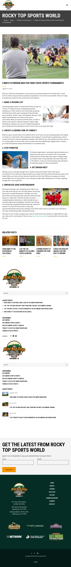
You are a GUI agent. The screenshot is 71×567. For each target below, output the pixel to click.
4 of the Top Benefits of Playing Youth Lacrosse (26, 251)
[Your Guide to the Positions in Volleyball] (10, 241)
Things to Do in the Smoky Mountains (14, 328)
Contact (52, 504)
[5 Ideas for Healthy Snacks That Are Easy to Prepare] (61, 241)
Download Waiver (52, 498)
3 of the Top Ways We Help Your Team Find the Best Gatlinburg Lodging (27, 305)
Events (52, 486)
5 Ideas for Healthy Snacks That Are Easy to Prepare (60, 251)
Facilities (52, 492)
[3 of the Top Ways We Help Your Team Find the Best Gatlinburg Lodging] (5, 404)
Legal (35, 562)
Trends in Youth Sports (24, 20)
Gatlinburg (6, 320)
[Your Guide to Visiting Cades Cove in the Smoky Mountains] (5, 394)
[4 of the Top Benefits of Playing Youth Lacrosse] (27, 241)
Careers (52, 501)
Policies (52, 495)
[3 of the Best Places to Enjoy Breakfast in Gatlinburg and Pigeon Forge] (5, 414)
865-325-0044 (20, 504)
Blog (11, 20)
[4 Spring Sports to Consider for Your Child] (44, 241)
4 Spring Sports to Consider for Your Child (43, 251)
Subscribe (9, 469)
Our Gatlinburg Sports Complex (13, 325)
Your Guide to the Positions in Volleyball (9, 251)
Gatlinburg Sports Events (11, 323)
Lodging (52, 489)
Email (39, 459)
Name (4, 459)
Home (5, 20)
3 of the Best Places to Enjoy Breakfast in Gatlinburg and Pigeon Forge (28, 309)
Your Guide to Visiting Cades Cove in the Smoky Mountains (23, 302)
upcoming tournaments (40, 216)
